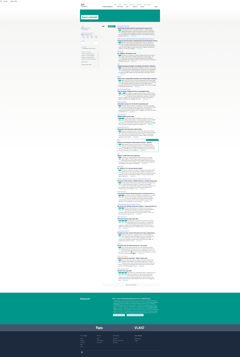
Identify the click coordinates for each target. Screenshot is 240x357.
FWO (16, 1)
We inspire (115, 342)
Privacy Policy (137, 338)
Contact (142, 6)
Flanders (6, 1)
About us (135, 6)
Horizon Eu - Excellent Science (88, 53)
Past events (85, 29)
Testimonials (139, 4)
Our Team (82, 342)
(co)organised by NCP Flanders (89, 48)
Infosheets (125, 4)
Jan (83, 37)
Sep (83, 36)
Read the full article (118, 315)
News (115, 4)
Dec (96, 36)
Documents (99, 342)
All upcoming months (87, 34)
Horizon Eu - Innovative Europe (88, 57)
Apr (96, 37)
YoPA (116, 300)
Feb (88, 37)
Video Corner (132, 4)
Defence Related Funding (86, 64)
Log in (157, 6)
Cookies (136, 340)
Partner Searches (147, 4)
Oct (88, 36)
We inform (115, 338)
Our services (120, 6)
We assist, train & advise (118, 340)
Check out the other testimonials (135, 315)
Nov (92, 36)
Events (119, 4)
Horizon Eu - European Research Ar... (89, 59)
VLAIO (11, 1)
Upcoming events (86, 28)
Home (81, 338)
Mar (92, 37)
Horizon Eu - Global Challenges (88, 55)
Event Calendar (100, 340)
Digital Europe (84, 61)
